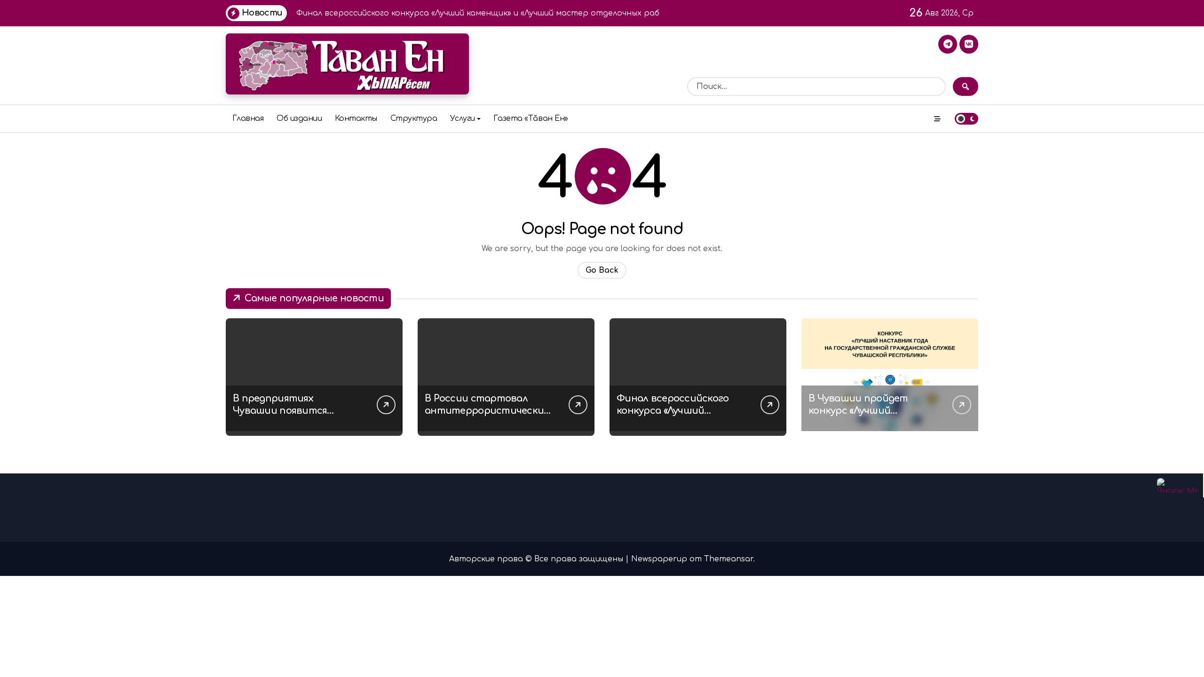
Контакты (356, 118)
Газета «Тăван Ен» (530, 118)
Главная (248, 118)
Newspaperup (659, 559)
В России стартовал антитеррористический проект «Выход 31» (487, 410)
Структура (413, 118)
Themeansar (728, 559)
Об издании (299, 118)
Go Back (602, 270)
